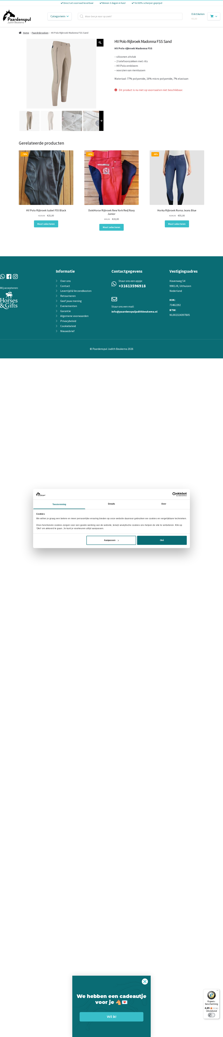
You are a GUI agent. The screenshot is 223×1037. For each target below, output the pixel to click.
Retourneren (68, 296)
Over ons (65, 281)
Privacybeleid (68, 321)
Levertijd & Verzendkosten (75, 291)
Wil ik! (111, 1017)
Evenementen (68, 306)
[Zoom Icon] (100, 43)
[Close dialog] (145, 981)
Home (26, 32)
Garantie (65, 311)
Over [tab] (163, 504)
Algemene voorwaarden (74, 316)
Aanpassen (109, 540)
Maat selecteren (46, 223)
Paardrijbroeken (40, 32)
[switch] (211, 1015)
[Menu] (217, 991)
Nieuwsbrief (67, 331)
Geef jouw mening (71, 301)
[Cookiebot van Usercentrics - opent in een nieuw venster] (171, 494)
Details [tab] (111, 504)
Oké (162, 540)
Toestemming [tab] (59, 504)
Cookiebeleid (68, 326)
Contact (65, 286)
